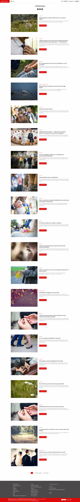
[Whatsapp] (40, 9)
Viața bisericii (15, 484)
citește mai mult (42, 25)
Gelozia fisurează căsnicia (45, 109)
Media (14, 492)
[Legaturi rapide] (78, 1)
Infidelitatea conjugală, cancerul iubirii (49, 292)
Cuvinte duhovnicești (17, 485)
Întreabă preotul (42, 450)
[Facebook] (69, 1)
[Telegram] (77, 1)
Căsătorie (40, 38)
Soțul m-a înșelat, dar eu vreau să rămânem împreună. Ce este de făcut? (54, 270)
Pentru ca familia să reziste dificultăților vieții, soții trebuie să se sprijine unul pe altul (54, 200)
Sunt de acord (64, 499)
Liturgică (14, 488)
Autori (32, 484)
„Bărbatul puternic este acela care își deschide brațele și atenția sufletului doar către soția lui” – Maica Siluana (53, 41)
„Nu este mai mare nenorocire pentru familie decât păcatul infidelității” (52, 246)
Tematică (32, 488)
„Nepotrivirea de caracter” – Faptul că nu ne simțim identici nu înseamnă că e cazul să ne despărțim (52, 132)
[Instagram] (72, 1)
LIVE (62, 1)
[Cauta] (68, 1)
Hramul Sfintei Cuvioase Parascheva (19, 495)
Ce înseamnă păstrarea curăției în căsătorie (50, 223)
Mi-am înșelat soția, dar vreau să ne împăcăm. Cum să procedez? (53, 64)
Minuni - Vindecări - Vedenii (43, 84)
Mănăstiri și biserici (34, 491)
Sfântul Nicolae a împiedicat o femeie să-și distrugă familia (52, 86)
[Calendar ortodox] (64, 1)
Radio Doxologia (34, 495)
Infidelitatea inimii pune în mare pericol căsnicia (51, 406)
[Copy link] (42, 9)
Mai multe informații (35, 500)
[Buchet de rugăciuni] (66, 1)
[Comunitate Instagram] (76, 1)
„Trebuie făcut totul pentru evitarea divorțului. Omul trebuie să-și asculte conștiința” (52, 316)
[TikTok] (73, 1)
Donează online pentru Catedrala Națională (57, 489)
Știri (14, 494)
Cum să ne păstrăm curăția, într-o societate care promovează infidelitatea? (51, 155)
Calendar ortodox (34, 492)
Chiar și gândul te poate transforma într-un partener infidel (52, 18)
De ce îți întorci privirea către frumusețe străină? (51, 383)
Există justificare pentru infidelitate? (48, 177)
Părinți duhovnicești (35, 485)
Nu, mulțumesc (69, 499)
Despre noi (51, 486)
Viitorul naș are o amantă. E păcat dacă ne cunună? (52, 452)
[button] (12, 1)
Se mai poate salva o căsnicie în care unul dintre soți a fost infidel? (54, 430)
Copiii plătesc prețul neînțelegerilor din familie (51, 361)
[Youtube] (70, 1)
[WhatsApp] (74, 1)
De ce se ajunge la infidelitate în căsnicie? (50, 338)
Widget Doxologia (34, 494)
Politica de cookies (52, 488)
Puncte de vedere (42, 290)
